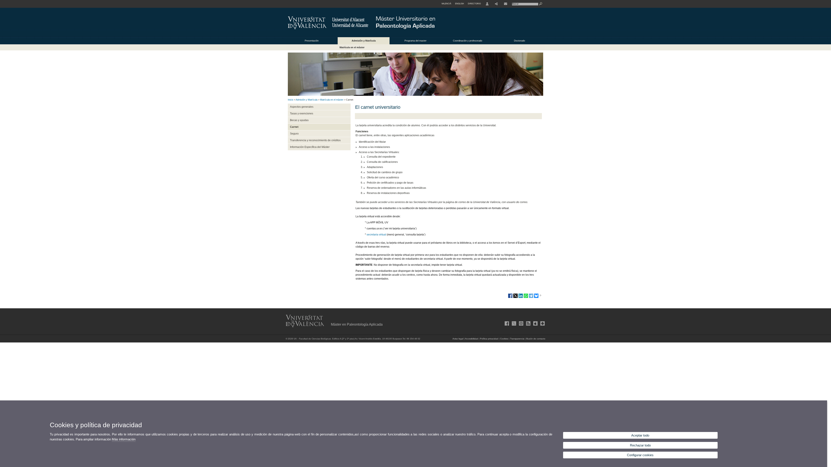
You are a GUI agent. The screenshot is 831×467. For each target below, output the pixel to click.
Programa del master (415, 40)
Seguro (294, 133)
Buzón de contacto (535, 338)
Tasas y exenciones (301, 113)
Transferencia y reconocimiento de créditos (315, 140)
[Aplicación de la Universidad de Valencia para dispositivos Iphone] (535, 323)
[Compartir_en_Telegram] (531, 297)
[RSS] (528, 323)
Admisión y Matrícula (364, 40)
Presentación (312, 40)
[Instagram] (520, 323)
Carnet (294, 126)
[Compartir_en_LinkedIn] (520, 297)
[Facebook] (506, 323)
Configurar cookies (640, 455)
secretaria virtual (376, 234)
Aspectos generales (301, 106)
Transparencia (517, 338)
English (459, 4)
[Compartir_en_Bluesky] (536, 297)
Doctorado (519, 40)
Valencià (446, 4)
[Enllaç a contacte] (505, 4)
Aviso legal (458, 338)
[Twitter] (513, 323)
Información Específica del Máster (310, 147)
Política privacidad (489, 338)
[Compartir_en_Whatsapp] (525, 297)
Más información (123, 439)
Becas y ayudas (299, 120)
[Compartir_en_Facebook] (510, 297)
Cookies (504, 338)
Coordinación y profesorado (467, 40)
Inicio (290, 99)
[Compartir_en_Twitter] (515, 297)
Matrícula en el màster (352, 47)
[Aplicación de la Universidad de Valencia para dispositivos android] (542, 323)
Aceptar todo (640, 435)
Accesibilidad (471, 338)
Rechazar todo (640, 445)
